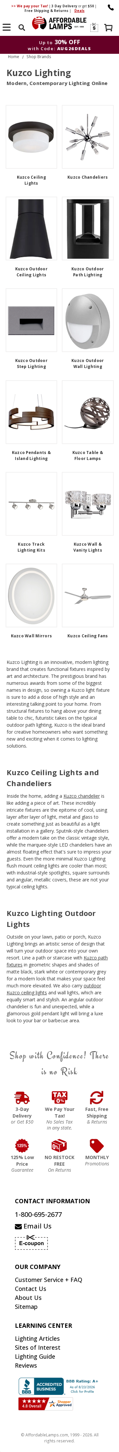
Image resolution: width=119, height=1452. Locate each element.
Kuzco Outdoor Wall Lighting (87, 363)
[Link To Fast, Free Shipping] (97, 1097)
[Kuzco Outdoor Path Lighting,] (87, 228)
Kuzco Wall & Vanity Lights (87, 547)
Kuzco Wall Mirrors (31, 636)
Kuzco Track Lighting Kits (31, 547)
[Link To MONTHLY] (97, 1145)
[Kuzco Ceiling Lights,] (31, 137)
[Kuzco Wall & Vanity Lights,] (87, 504)
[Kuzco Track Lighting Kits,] (31, 504)
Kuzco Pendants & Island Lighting (31, 455)
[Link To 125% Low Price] (22, 1145)
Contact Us (30, 1289)
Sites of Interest (37, 1347)
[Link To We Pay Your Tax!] (59, 1097)
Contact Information (52, 1201)
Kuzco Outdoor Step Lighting (31, 363)
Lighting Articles (37, 1338)
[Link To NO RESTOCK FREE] (59, 1145)
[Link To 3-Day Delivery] (22, 1097)
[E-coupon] (94, 27)
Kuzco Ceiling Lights (31, 180)
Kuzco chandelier (81, 796)
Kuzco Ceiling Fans (87, 636)
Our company (37, 1267)
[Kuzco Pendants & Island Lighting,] (31, 412)
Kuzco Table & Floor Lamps (87, 455)
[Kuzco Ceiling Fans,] (87, 595)
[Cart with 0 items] (109, 28)
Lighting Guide (35, 1356)
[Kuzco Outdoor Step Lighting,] (31, 320)
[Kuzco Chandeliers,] (87, 137)
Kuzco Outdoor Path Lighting (87, 272)
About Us (28, 1298)
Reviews (26, 1365)
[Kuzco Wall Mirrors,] (31, 595)
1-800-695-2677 (38, 1214)
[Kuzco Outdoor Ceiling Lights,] (31, 228)
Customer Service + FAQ (48, 1280)
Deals (79, 10)
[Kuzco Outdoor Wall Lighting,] (87, 320)
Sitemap (26, 1307)
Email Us (37, 1226)
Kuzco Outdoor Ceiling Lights (31, 272)
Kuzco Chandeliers (87, 177)
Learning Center (43, 1325)
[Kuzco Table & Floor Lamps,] (87, 412)
